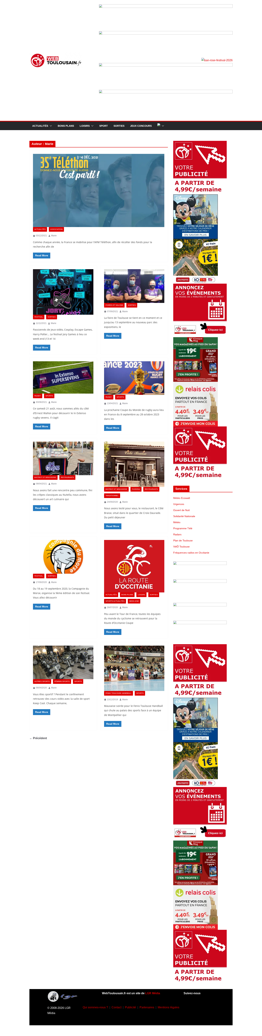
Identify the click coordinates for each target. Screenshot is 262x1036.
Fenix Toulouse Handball (119, 693)
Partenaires (147, 1007)
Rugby (37, 396)
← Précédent (38, 738)
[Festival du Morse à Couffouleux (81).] (63, 557)
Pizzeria (136, 489)
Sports (49, 396)
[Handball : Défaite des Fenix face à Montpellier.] (134, 668)
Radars (177, 534)
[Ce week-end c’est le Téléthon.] (98, 190)
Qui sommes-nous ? (95, 1007)
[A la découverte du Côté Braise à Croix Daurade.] (134, 464)
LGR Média (152, 993)
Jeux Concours (141, 125)
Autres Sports (42, 681)
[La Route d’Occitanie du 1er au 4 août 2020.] (134, 566)
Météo (176, 522)
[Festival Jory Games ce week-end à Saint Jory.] (63, 292)
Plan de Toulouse (183, 540)
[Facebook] (188, 1006)
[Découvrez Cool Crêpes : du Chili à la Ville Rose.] (63, 458)
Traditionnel (112, 496)
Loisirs (85, 125)
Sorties (119, 125)
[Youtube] (209, 1006)
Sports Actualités (115, 601)
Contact (116, 1007)
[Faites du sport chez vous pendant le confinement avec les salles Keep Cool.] (63, 662)
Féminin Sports (62, 681)
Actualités (40, 125)
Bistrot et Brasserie (45, 477)
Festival (38, 317)
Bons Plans (66, 125)
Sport (103, 125)
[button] (50, 125)
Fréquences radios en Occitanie (191, 552)
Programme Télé (182, 528)
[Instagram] (199, 1006)
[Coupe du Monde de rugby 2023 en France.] (134, 378)
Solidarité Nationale (184, 516)
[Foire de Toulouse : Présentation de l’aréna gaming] (134, 286)
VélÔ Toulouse (181, 546)
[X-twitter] (193, 1017)
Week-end (134, 601)
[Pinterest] (204, 1017)
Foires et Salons (114, 305)
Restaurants (67, 477)
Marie (54, 235)
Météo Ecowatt (181, 498)
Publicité (130, 1007)
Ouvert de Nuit (181, 510)
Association (56, 229)
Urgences (178, 504)
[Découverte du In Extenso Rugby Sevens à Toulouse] (63, 377)
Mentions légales (168, 1007)
